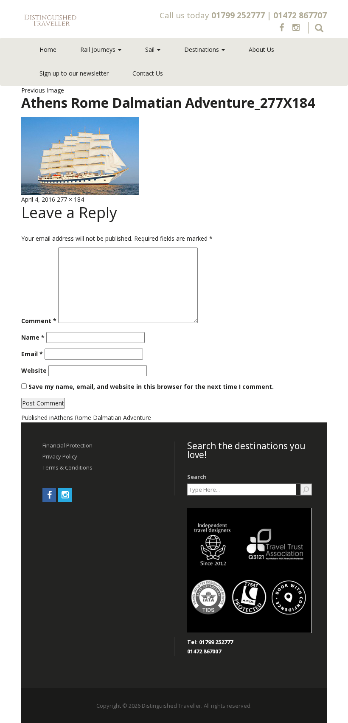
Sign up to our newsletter (74, 73)
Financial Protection (67, 445)
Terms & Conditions (67, 467)
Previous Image (42, 90)
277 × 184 (70, 199)
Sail (150, 49)
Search (197, 477)
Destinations (202, 49)
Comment (38, 321)
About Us (261, 49)
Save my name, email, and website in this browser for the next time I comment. (151, 387)
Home (47, 49)
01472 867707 (300, 15)
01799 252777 (238, 15)
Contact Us (147, 73)
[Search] (306, 489)
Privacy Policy (59, 456)
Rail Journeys (98, 49)
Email (32, 354)
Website (34, 370)
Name (33, 337)
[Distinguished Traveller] (81, 21)
